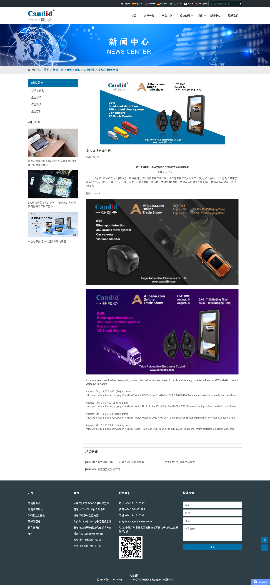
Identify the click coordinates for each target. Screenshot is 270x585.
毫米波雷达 (34, 521)
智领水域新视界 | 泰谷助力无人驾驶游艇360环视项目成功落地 (52, 163)
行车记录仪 (34, 527)
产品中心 (167, 15)
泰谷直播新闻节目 (108, 69)
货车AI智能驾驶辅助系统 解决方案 (92, 527)
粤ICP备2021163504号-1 (112, 579)
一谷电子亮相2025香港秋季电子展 (47, 241)
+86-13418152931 (135, 503)
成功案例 (185, 15)
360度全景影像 (36, 515)
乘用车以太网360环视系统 (88, 533)
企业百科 (89, 69)
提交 (212, 547)
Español (138, 4)
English (126, 4)
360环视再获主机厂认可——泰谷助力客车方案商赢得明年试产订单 (52, 204)
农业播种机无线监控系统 (87, 539)
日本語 (190, 4)
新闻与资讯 (73, 69)
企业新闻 (36, 97)
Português (202, 4)
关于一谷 (149, 15)
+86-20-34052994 (135, 509)
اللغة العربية (177, 4)
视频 (200, 15)
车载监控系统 (35, 509)
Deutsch (163, 4)
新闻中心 (215, 15)
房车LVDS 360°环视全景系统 (89, 509)
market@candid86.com (138, 521)
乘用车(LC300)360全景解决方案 (91, 503)
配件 (30, 533)
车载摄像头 (34, 503)
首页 (133, 15)
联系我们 (233, 15)
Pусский (151, 4)
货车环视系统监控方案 (86, 515)
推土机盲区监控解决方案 (87, 545)
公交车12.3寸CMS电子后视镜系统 (92, 521)
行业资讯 (36, 104)
